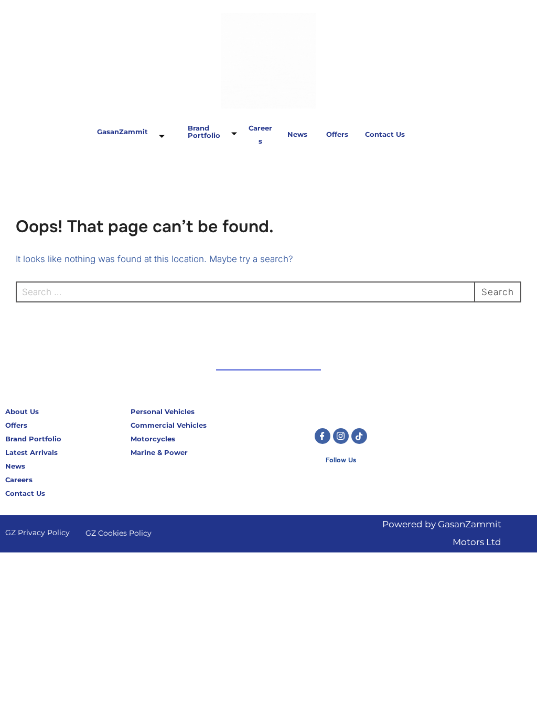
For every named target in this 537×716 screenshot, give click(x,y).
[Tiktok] (359, 436)
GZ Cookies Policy (118, 533)
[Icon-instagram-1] (341, 436)
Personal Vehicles (163, 411)
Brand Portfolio (204, 131)
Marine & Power (159, 452)
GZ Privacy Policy (37, 532)
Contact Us (385, 134)
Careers (19, 479)
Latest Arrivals (31, 452)
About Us (22, 411)
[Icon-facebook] (322, 436)
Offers (337, 134)
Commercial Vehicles (169, 425)
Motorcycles (153, 439)
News (298, 134)
